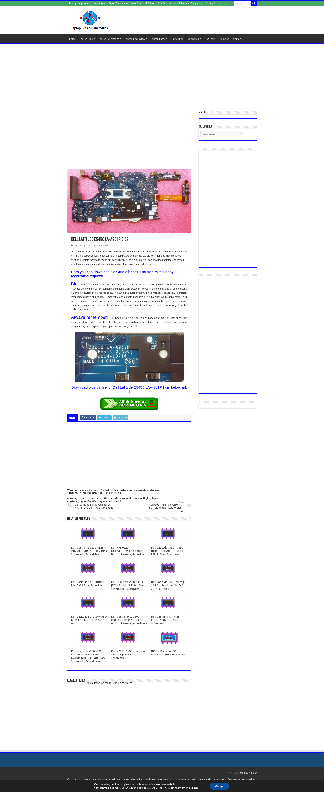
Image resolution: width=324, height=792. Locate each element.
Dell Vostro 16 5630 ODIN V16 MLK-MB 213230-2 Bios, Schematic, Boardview (89, 551)
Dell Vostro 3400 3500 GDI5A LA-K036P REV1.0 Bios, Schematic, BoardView (129, 620)
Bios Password (165, 3)
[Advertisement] (162, 75)
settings (194, 788)
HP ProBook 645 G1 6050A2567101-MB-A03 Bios (169, 652)
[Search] (254, 3)
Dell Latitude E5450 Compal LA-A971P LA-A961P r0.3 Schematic (94, 505)
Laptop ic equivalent (79, 3)
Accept (219, 786)
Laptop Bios (86, 38)
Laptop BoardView (135, 38)
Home (72, 38)
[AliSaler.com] (90, 19)
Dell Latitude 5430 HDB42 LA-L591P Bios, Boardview (87, 583)
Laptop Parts (158, 38)
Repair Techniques (118, 3)
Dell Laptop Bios (82, 245)
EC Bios (150, 3)
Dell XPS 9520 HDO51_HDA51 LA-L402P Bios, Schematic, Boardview (128, 551)
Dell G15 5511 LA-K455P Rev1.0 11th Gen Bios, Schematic (166, 620)
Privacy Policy (213, 3)
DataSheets (99, 3)
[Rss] (231, 3)
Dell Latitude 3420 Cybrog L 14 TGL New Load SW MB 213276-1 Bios (168, 585)
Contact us (238, 38)
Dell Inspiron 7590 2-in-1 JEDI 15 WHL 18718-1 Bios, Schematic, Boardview (128, 585)
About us (224, 38)
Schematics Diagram (189, 3)
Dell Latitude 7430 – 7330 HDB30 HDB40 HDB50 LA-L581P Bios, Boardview (167, 551)
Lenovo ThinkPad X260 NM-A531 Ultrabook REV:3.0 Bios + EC (166, 506)
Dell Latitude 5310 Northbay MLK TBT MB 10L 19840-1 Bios (89, 620)
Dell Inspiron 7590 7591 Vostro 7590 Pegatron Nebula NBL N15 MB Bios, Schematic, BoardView (88, 656)
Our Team (210, 38)
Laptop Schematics (109, 38)
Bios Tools (136, 3)
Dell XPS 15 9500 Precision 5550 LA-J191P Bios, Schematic (128, 654)
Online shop (177, 38)
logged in (106, 683)
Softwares (193, 38)
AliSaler (253, 772)
